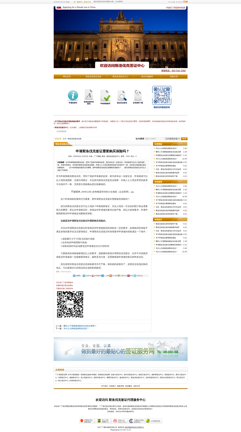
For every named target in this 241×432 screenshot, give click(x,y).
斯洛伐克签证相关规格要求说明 (167, 173)
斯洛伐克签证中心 (120, 76)
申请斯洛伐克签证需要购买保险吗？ (169, 155)
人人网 (106, 276)
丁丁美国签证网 (61, 375)
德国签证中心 (74, 378)
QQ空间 (88, 276)
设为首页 (179, 2)
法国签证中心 (63, 378)
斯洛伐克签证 (66, 272)
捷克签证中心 (125, 378)
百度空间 (123, 276)
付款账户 (112, 386)
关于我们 (104, 386)
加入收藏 (171, 2)
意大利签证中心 (86, 378)
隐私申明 (120, 386)
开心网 (114, 276)
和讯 (131, 276)
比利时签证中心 (75, 381)
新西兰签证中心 (144, 375)
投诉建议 (128, 386)
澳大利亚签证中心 (130, 375)
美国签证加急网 (104, 375)
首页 (64, 139)
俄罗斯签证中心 (157, 375)
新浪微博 (97, 276)
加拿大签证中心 (117, 375)
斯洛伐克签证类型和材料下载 (167, 176)
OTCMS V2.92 (125, 430)
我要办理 (174, 76)
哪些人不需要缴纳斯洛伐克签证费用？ (80, 326)
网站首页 (67, 76)
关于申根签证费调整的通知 (166, 166)
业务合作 (136, 386)
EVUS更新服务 (73, 375)
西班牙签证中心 (99, 378)
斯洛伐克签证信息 (93, 76)
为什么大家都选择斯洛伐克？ (76, 328)
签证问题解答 (147, 76)
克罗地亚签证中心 (152, 378)
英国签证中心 (170, 375)
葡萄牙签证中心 (112, 378)
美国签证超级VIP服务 (89, 375)
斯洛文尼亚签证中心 (167, 378)
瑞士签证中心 (63, 381)
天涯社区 (139, 276)
